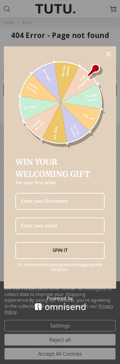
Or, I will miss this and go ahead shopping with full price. (60, 267)
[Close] (108, 54)
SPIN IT (60, 250)
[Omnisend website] (60, 303)
